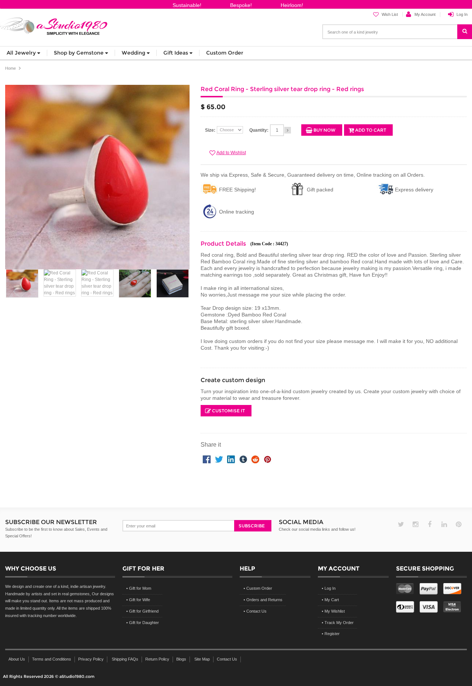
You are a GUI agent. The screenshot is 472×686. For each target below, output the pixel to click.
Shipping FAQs (125, 659)
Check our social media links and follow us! (317, 529)
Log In (462, 14)
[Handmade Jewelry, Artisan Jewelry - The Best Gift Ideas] (54, 25)
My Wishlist (334, 611)
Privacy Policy (91, 659)
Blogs (181, 659)
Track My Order (339, 622)
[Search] (468, 28)
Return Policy (157, 659)
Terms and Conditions (51, 659)
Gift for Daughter (144, 622)
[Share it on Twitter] (219, 458)
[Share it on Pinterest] (267, 458)
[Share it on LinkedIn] (231, 458)
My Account (424, 14)
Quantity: (258, 130)
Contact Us (256, 611)
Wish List (390, 14)
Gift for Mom (140, 588)
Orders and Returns (264, 599)
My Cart (331, 599)
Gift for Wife (139, 599)
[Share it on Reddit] (255, 458)
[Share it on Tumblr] (243, 458)
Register (332, 633)
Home (10, 68)
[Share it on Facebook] (206, 458)
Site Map (202, 659)
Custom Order (259, 588)
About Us (16, 659)
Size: (210, 130)
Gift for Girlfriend (144, 611)
